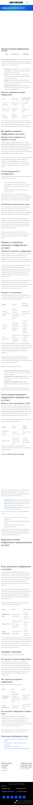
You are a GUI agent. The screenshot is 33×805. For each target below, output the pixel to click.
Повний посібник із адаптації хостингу (12, 746)
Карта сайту (4, 785)
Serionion (5, 454)
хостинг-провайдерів (8, 63)
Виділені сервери (8, 499)
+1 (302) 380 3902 (21, 791)
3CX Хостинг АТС (15, 54)
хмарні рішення (16, 577)
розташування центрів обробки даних (15, 441)
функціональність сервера (9, 82)
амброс (6, 54)
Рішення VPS (7, 503)
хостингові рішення (12, 490)
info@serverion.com (8, 791)
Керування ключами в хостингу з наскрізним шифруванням (17, 748)
